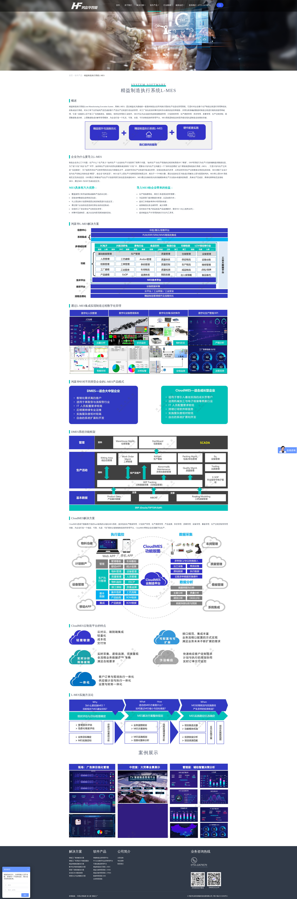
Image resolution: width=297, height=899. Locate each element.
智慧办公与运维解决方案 (77, 876)
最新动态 (179, 5)
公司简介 (124, 851)
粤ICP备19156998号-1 (220, 896)
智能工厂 (95, 896)
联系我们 (121, 864)
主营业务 (121, 858)
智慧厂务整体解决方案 (76, 870)
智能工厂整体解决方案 (76, 858)
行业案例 (167, 5)
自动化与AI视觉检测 (76, 873)
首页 (118, 5)
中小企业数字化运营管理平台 (103, 861)
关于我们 (128, 5)
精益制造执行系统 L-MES (101, 867)
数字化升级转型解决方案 (77, 867)
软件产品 (153, 5)
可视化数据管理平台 (100, 864)
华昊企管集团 (81, 896)
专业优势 (121, 861)
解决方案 (140, 5)
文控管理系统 (97, 879)
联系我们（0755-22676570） (200, 5)
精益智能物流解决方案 (76, 864)
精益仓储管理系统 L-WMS (102, 870)
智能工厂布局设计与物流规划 (79, 861)
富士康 (89, 896)
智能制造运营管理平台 (100, 858)
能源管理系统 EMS (99, 876)
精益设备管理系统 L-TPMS (102, 873)
